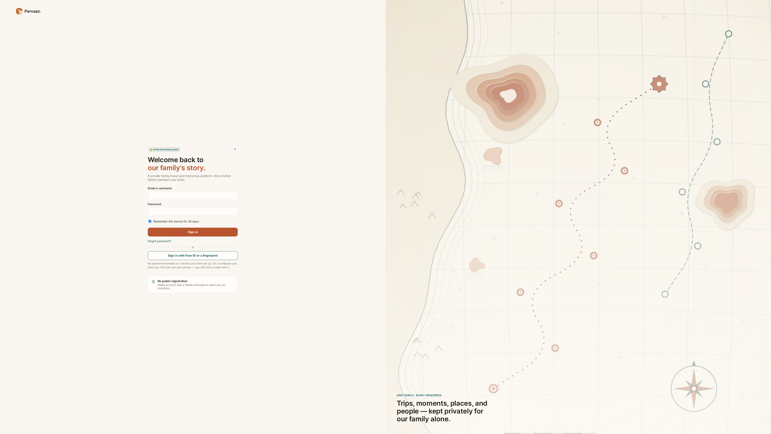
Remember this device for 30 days (176, 221)
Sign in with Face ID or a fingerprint (193, 255)
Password (154, 204)
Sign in (193, 232)
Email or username (160, 188)
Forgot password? (159, 241)
